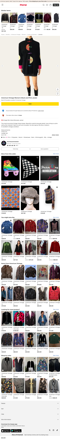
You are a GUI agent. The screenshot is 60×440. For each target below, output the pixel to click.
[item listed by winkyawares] (42, 364)
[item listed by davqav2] (54, 226)
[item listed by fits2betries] (30, 385)
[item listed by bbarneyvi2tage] (6, 339)
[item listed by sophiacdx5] (54, 385)
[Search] (43, 5)
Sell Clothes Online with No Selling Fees (36, 435)
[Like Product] (7, 14)
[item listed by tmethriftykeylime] (42, 293)
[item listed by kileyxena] (42, 272)
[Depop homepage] (23, 5)
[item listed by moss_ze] (6, 272)
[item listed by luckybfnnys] (30, 318)
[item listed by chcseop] (6, 364)
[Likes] (47, 5)
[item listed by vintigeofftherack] (6, 293)
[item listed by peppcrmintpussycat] (18, 318)
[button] (33, 145)
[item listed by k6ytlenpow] (30, 226)
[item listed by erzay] (18, 272)
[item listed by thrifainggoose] (42, 226)
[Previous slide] (2, 66)
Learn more (41, 110)
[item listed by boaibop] (54, 272)
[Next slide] (57, 66)
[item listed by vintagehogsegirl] (54, 293)
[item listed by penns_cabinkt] (18, 226)
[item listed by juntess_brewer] (6, 318)
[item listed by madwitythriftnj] (6, 247)
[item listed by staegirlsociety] (42, 339)
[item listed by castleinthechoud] (54, 339)
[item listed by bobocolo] (42, 318)
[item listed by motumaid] (18, 364)
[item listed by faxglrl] (54, 247)
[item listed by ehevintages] (18, 339)
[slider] (30, 66)
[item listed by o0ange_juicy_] (54, 364)
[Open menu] (2, 5)
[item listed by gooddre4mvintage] (18, 293)
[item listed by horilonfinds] (42, 247)
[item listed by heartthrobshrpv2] (6, 226)
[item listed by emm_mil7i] (18, 385)
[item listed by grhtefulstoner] (6, 385)
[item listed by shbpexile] (18, 247)
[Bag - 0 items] (50, 5)
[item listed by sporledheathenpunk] (54, 318)
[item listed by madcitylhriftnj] (30, 339)
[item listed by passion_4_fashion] (30, 247)
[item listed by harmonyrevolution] (10, 168)
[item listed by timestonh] (30, 293)
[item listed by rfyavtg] (30, 272)
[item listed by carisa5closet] (42, 385)
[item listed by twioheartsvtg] (30, 364)
